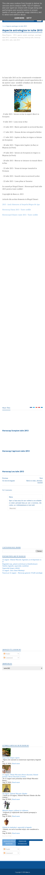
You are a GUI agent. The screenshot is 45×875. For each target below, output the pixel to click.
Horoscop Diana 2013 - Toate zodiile (16, 209)
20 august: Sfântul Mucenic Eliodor (14, 794)
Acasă (4, 26)
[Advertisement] (21, 59)
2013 (14, 35)
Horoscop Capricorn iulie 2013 (16, 451)
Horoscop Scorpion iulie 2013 (15, 430)
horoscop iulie (29, 37)
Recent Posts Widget (7, 836)
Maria (11, 497)
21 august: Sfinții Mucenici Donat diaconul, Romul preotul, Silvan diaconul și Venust (20, 776)
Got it (29, 18)
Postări (7, 654)
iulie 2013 (17, 40)
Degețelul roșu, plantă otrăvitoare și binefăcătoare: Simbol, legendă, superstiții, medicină (20, 565)
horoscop (21, 37)
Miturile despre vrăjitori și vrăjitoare (15, 810)
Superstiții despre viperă (10, 758)
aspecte (19, 35)
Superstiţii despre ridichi (11, 568)
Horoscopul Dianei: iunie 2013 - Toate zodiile (20, 215)
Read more (16, 763)
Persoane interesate (22, 842)
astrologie (31, 35)
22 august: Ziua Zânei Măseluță (13, 570)
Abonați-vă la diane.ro (9, 842)
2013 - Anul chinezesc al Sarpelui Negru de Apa (21, 204)
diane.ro (28, 872)
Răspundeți (13, 508)
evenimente (13, 37)
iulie (11, 40)
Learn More (19, 18)
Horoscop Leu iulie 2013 (13, 471)
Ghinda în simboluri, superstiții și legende (17, 827)
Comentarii (9, 658)
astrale (25, 35)
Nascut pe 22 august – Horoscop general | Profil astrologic (22, 573)
